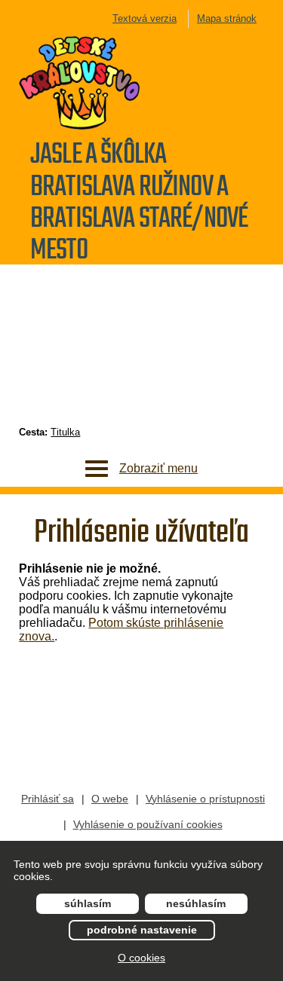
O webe (109, 799)
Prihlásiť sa (47, 799)
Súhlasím (87, 903)
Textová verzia (144, 18)
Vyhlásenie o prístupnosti (205, 799)
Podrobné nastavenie (142, 930)
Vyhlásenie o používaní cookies (148, 824)
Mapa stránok (227, 18)
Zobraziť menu (158, 468)
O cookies (141, 958)
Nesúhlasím (196, 903)
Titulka (65, 432)
